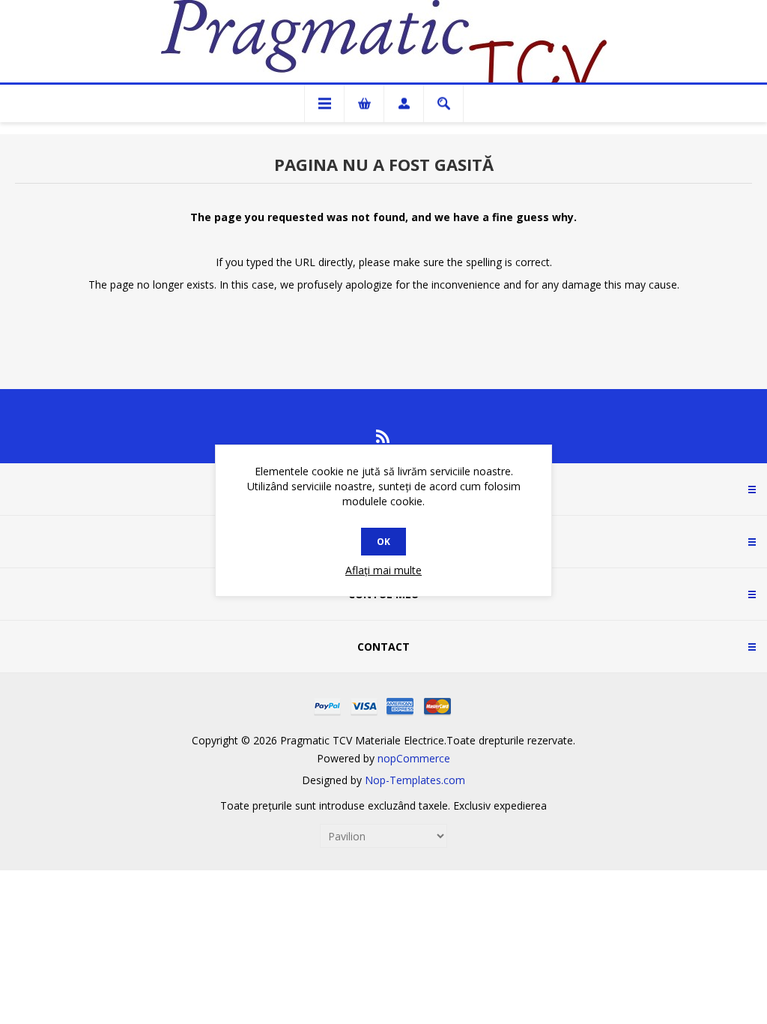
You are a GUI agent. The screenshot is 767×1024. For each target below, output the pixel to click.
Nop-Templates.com (415, 780)
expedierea (520, 805)
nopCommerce (414, 758)
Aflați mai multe (383, 570)
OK (383, 541)
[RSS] (383, 436)
